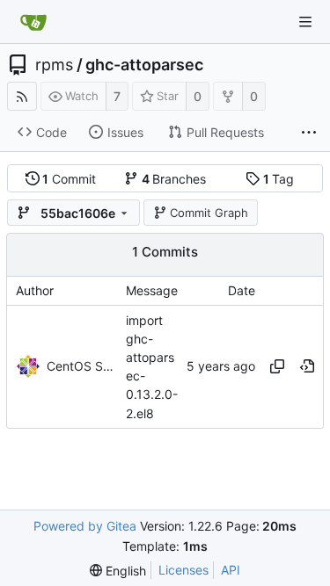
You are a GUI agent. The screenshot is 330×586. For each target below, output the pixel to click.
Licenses (183, 569)
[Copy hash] (277, 366)
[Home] (33, 22)
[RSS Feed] (22, 96)
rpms (54, 65)
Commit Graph (209, 213)
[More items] (309, 132)
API (230, 569)
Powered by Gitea (84, 525)
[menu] (118, 570)
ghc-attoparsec (144, 65)
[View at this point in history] (307, 366)
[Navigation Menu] (305, 22)
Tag (279, 178)
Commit (69, 178)
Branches (174, 178)
